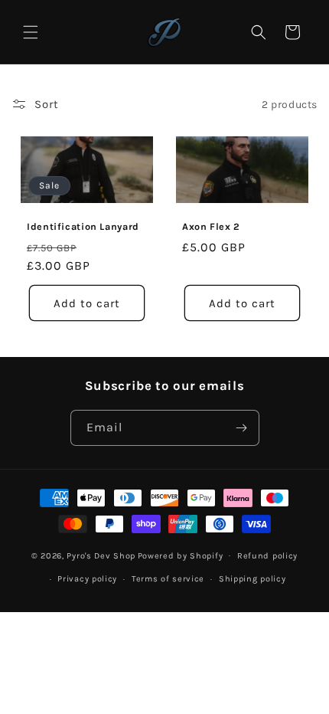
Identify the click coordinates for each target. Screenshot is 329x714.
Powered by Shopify (180, 555)
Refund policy (267, 556)
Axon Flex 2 (211, 226)
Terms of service (168, 579)
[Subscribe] (242, 428)
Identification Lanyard (83, 226)
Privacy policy (87, 579)
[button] (30, 32)
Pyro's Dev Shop (101, 555)
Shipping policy (252, 579)
